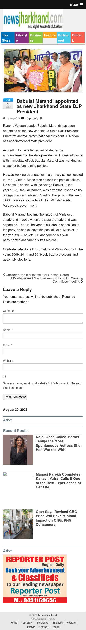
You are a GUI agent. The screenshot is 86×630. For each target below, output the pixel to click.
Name (7, 330)
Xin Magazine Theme (43, 618)
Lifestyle (21, 38)
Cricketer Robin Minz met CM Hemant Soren (37, 274)
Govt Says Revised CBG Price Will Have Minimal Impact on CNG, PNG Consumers (56, 518)
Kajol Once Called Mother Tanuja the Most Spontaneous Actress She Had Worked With (58, 443)
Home (13, 622)
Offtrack (77, 38)
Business (35, 38)
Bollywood (63, 38)
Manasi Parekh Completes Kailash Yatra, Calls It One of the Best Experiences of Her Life (58, 480)
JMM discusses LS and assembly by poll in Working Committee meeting (46, 280)
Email (7, 345)
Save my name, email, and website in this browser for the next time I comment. (42, 385)
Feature (50, 35)
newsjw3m (13, 118)
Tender (56, 627)
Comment (10, 311)
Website (8, 361)
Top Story (6, 38)
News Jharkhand (47, 615)
